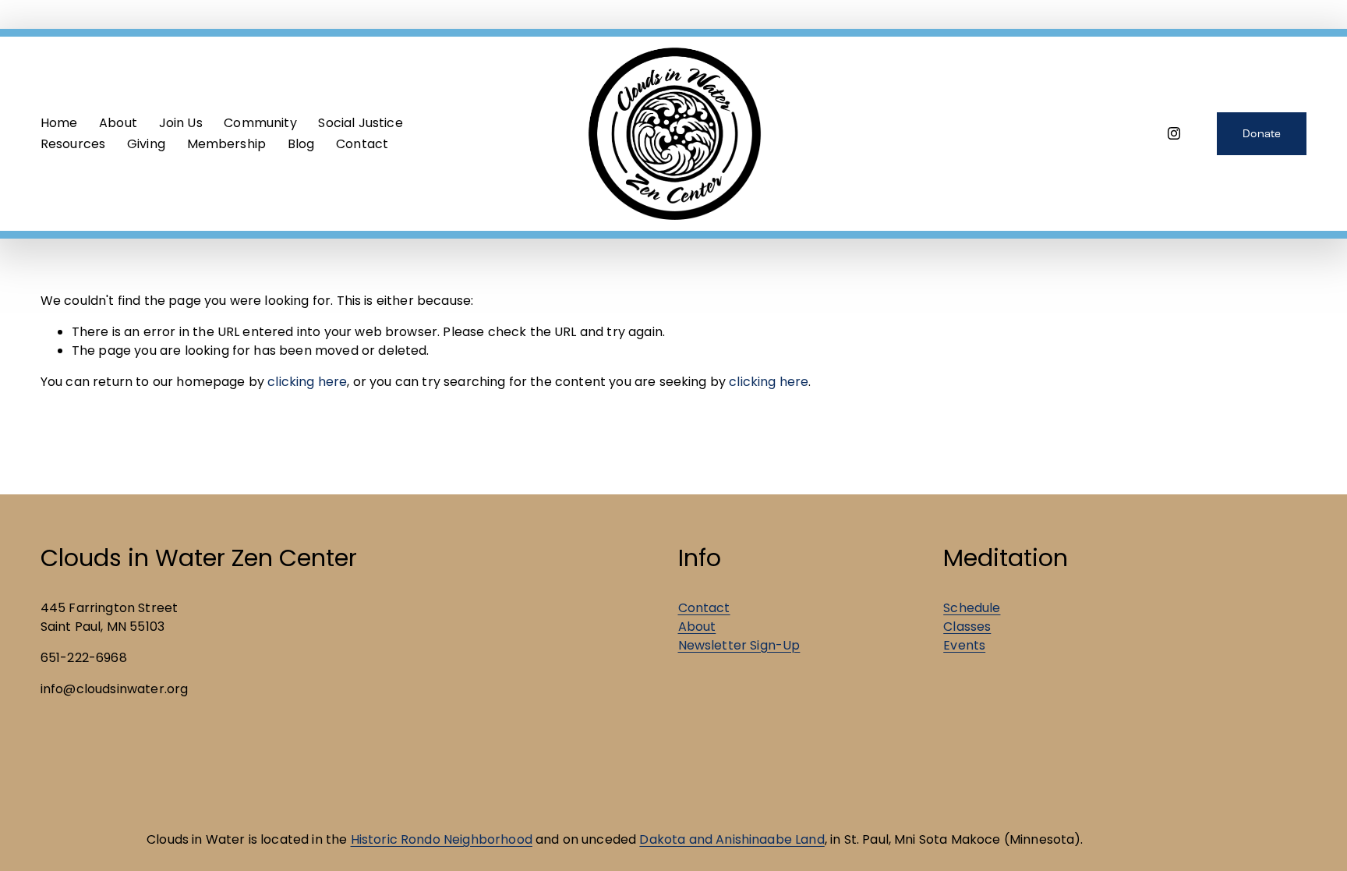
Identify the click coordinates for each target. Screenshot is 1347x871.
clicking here (307, 382)
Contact (362, 144)
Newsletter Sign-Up (739, 645)
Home (59, 123)
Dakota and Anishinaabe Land (731, 839)
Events (964, 645)
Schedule (971, 608)
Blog (301, 144)
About (697, 627)
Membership (227, 144)
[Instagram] (1174, 133)
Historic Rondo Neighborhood (441, 839)
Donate (1262, 133)
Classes (967, 627)
